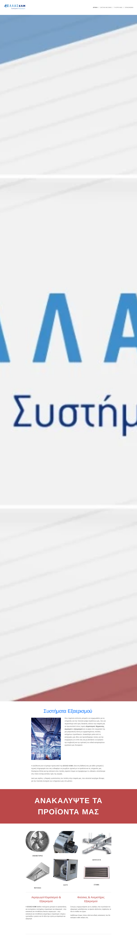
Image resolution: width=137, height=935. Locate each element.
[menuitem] (95, 7)
